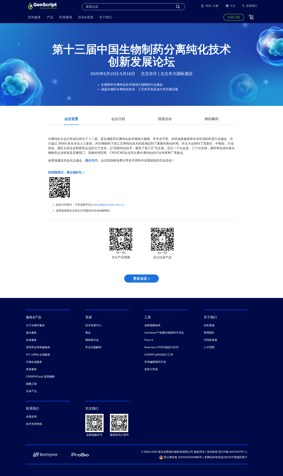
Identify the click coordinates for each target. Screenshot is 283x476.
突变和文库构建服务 (38, 347)
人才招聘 (209, 347)
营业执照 (212, 451)
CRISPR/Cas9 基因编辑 (40, 376)
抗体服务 (31, 339)
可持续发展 (210, 339)
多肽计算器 (151, 369)
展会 (88, 332)
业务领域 (209, 325)
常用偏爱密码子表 (155, 361)
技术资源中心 (93, 325)
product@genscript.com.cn (107, 204)
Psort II (148, 339)
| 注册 (215, 5)
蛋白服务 (31, 332)
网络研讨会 (92, 339)
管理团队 (209, 332)
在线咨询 (31, 416)
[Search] (177, 7)
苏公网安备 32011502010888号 (182, 457)
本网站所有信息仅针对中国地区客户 (225, 457)
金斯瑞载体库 (152, 325)
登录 (208, 5)
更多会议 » (141, 278)
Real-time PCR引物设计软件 (161, 347)
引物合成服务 (34, 361)
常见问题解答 (93, 347)
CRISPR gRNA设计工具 (158, 354)
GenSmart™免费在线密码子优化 (164, 332)
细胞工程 (31, 383)
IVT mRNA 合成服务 (38, 354)
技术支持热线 (34, 423)
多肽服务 (31, 369)
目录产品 (31, 391)
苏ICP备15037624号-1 (232, 451)
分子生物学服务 (35, 325)
